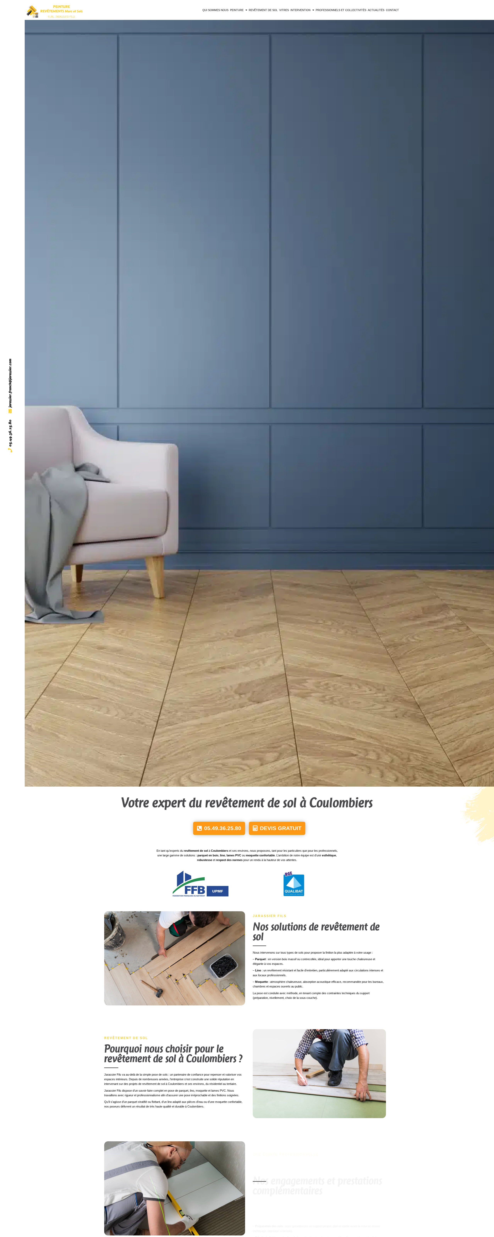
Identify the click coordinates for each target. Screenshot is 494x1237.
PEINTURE (237, 10)
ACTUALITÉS (376, 10)
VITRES (284, 10)
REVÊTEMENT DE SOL (263, 10)
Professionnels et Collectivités (341, 10)
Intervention (300, 10)
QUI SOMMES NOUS (215, 10)
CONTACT (392, 10)
